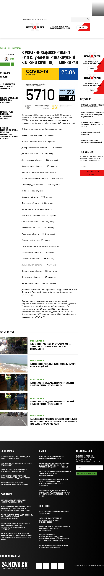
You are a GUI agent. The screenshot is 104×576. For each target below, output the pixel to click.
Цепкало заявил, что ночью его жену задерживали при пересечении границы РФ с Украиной (15, 526)
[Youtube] (12, 64)
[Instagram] (5, 64)
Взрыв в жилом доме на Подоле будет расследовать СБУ (53, 546)
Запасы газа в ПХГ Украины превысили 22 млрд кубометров (15, 477)
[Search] (87, 19)
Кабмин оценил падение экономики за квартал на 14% (14, 483)
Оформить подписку (86, 474)
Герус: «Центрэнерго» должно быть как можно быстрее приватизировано (17, 517)
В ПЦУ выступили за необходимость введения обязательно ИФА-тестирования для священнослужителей (54, 538)
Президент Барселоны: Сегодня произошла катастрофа (92, 106)
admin (12, 59)
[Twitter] (8, 64)
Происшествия (14, 48)
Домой (3, 48)
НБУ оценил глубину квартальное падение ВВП (16, 464)
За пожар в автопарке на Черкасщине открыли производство (50, 520)
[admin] (7, 59)
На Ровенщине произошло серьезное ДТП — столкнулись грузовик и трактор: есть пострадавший (50, 346)
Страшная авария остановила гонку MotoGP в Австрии (98, 24)
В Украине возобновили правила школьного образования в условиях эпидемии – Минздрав (9, 133)
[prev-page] (80, 146)
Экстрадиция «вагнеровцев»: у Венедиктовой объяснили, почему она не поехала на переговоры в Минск (17, 536)
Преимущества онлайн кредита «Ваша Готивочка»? (9, 100)
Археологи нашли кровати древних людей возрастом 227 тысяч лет (92, 125)
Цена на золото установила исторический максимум (14, 470)
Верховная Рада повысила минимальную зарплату (6, 115)
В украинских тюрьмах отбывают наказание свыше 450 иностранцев (54, 528)
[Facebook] (39, 566)
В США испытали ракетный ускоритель (90, 133)
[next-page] (82, 146)
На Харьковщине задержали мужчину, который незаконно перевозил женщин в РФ (52, 384)
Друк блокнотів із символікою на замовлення (7, 86)
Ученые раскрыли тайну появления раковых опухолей (91, 141)
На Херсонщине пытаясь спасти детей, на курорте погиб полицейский (53, 365)
